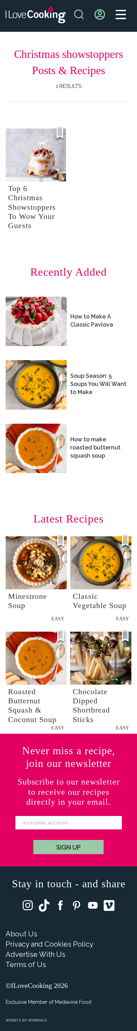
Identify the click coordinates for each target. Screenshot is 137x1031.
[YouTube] (93, 907)
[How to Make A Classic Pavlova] (36, 321)
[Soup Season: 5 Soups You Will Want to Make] (36, 385)
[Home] (36, 16)
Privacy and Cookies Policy (49, 944)
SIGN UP (68, 847)
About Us (21, 934)
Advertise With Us (35, 954)
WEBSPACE (37, 1020)
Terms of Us (26, 964)
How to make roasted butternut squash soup (95, 447)
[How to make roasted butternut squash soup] (36, 448)
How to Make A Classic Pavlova (91, 320)
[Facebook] (60, 907)
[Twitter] (44, 907)
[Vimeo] (109, 907)
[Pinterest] (76, 907)
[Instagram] (28, 907)
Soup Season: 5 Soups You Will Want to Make (98, 384)
